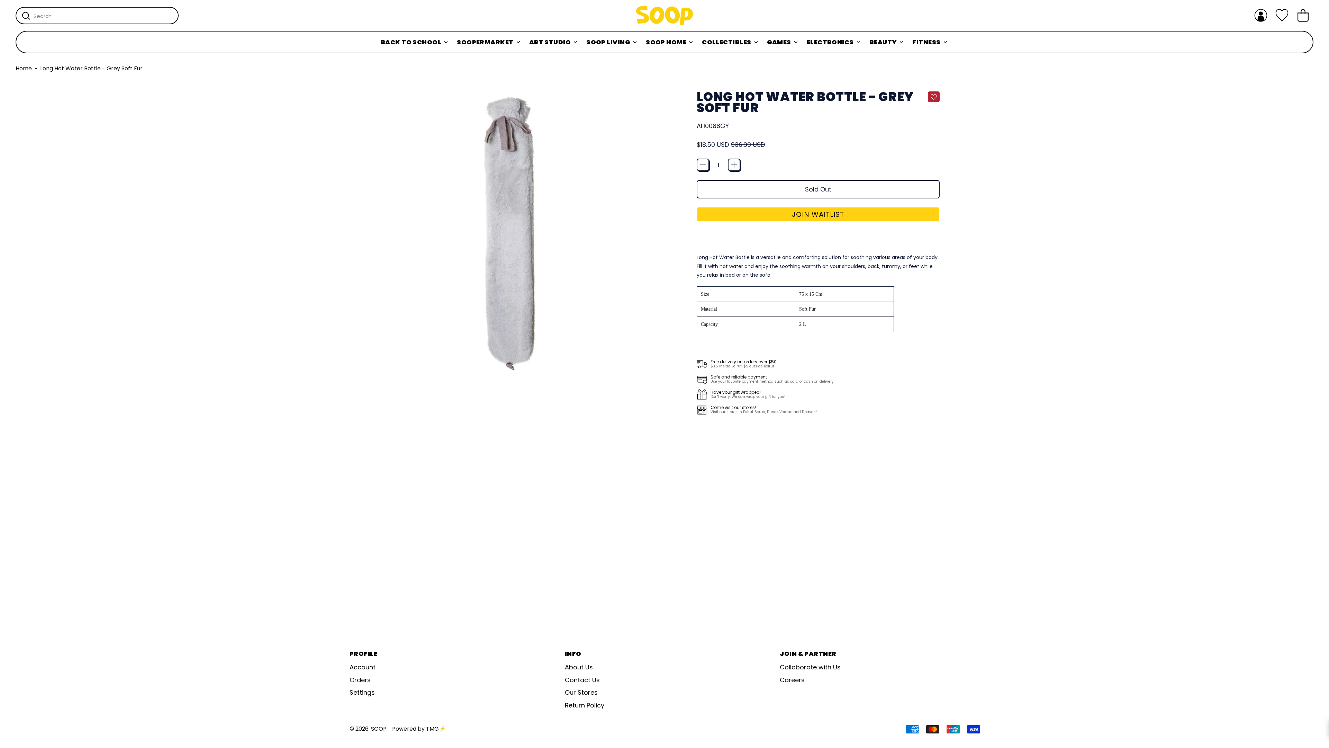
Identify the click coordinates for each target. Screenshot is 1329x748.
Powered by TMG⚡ (419, 729)
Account (363, 667)
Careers (792, 680)
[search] (26, 16)
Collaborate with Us (810, 667)
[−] (703, 165)
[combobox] (97, 15)
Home (24, 68)
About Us (579, 667)
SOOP (379, 729)
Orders (360, 680)
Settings (362, 692)
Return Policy (584, 705)
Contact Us (582, 680)
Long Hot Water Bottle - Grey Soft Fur (91, 68)
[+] (734, 165)
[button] (818, 214)
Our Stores (581, 692)
